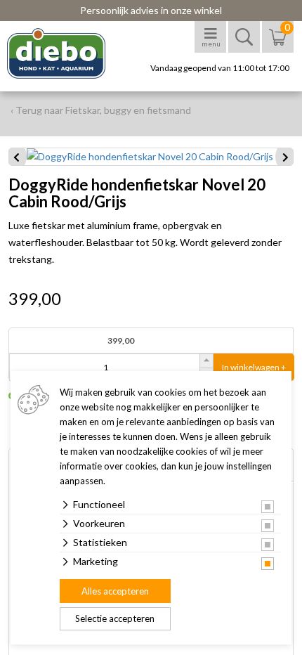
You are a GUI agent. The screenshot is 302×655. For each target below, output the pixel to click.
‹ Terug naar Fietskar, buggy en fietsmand (101, 110)
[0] (278, 44)
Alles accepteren (115, 591)
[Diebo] (68, 53)
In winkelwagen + (254, 367)
